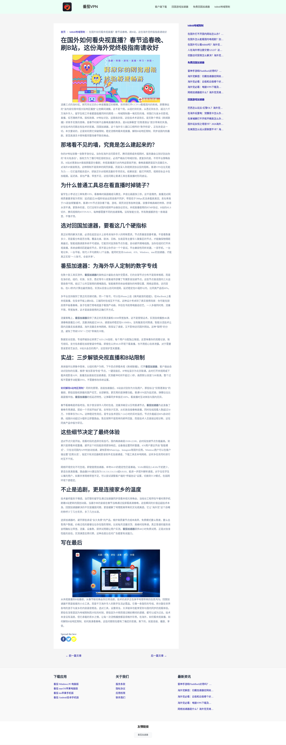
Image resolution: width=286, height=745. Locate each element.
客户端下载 (161, 7)
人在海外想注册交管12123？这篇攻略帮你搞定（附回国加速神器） (205, 50)
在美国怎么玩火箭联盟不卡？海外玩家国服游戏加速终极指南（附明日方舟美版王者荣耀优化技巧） (205, 129)
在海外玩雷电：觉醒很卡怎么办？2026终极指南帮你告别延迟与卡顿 (205, 113)
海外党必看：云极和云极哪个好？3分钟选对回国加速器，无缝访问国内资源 (205, 81)
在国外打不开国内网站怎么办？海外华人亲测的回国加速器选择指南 (205, 34)
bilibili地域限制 (222, 7)
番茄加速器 (143, 735)
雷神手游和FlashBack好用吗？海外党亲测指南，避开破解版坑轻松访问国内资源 (205, 71)
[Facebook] (63, 639)
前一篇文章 (73, 655)
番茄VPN (90, 7)
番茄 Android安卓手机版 (66, 697)
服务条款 (120, 684)
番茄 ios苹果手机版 (64, 693)
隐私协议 (120, 688)
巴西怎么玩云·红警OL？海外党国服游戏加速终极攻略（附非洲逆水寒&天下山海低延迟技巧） (205, 108)
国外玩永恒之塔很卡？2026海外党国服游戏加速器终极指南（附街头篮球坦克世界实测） (205, 124)
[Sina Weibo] (73, 639)
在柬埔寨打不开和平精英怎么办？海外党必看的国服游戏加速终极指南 (205, 118)
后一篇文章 (159, 655)
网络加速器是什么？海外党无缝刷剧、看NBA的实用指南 (205, 92)
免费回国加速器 (201, 7)
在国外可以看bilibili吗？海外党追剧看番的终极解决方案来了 (205, 44)
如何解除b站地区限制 (72, 388)
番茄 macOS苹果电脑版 (66, 688)
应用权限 (120, 693)
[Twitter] (68, 639)
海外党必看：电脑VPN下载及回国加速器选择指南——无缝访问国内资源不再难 (205, 87)
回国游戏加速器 (180, 7)
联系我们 (120, 697)
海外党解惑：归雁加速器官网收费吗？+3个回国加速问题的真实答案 (205, 76)
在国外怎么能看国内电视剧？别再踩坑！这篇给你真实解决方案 (205, 39)
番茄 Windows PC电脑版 (66, 684)
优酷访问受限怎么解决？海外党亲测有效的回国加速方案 (205, 55)
